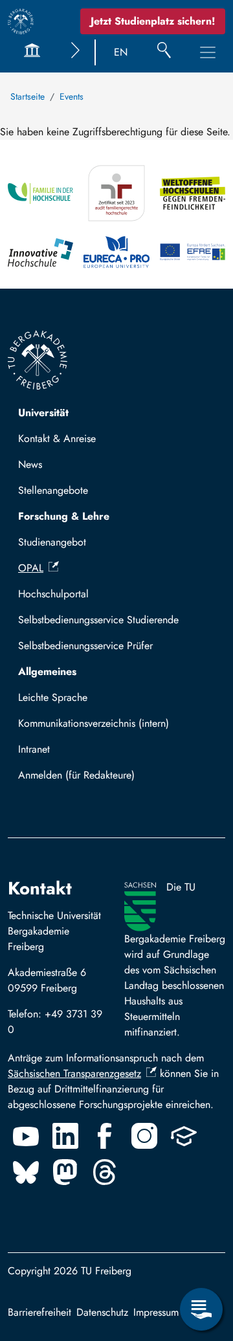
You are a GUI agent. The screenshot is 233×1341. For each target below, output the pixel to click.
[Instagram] (144, 1136)
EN (121, 52)
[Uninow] (184, 1136)
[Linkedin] (65, 1136)
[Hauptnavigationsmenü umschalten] (207, 52)
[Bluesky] (26, 1172)
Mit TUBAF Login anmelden (85, 778)
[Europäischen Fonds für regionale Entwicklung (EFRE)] (192, 252)
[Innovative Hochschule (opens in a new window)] (40, 252)
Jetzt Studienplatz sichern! (153, 21)
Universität (43, 412)
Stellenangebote (53, 490)
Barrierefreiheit (39, 1312)
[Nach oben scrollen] (201, 1256)
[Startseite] (21, 21)
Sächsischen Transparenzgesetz (74, 1073)
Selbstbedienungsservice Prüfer (85, 645)
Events (71, 96)
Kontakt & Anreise (57, 438)
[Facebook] (105, 1136)
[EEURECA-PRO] (116, 252)
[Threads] (105, 1172)
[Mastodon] (65, 1172)
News (30, 464)
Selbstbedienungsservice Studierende (98, 619)
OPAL (30, 567)
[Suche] (164, 52)
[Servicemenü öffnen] (201, 1309)
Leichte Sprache (52, 697)
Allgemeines (47, 671)
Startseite (27, 96)
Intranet (34, 749)
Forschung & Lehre (63, 516)
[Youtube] (26, 1136)
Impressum (156, 1312)
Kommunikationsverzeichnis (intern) (93, 723)
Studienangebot (52, 542)
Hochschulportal (53, 593)
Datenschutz (102, 1312)
